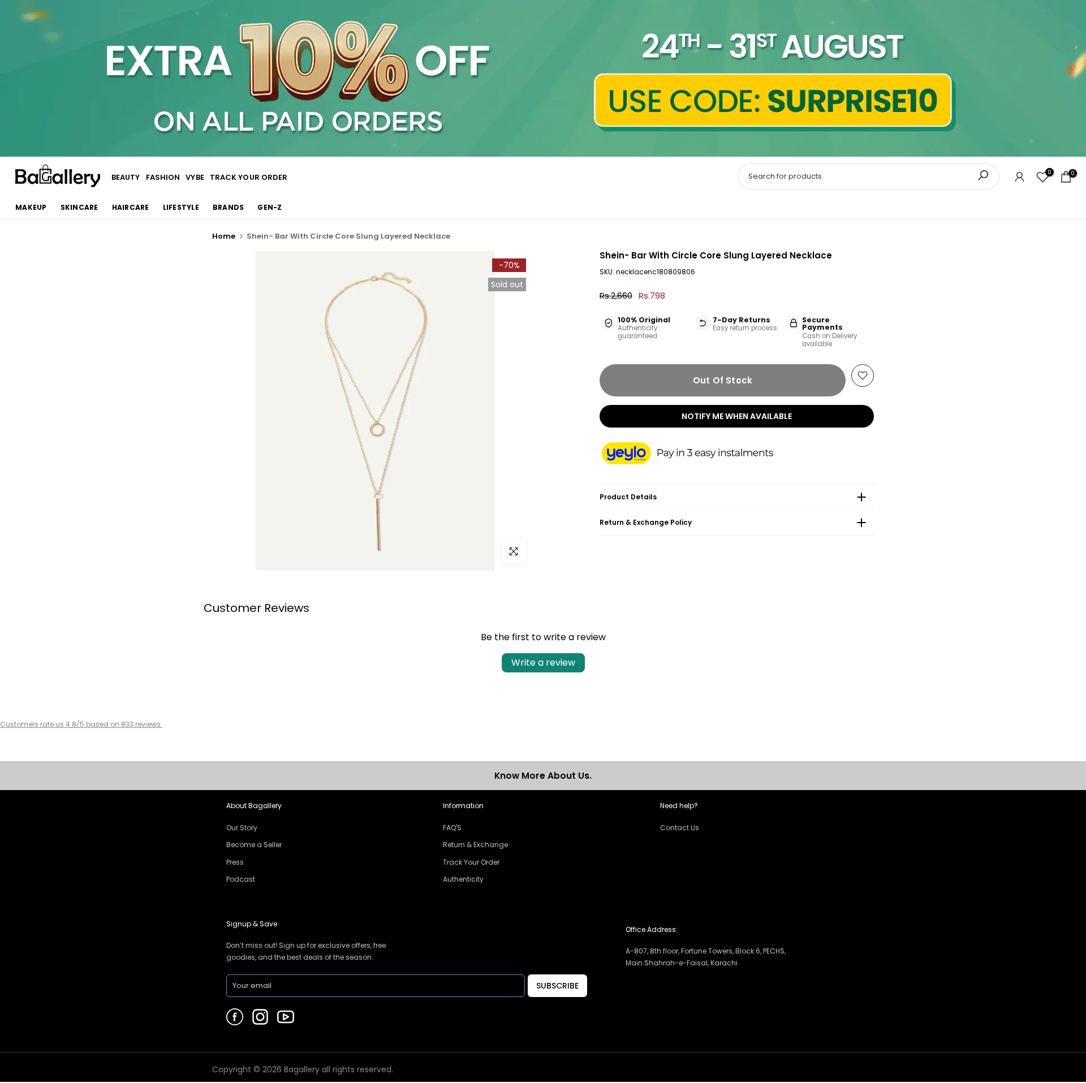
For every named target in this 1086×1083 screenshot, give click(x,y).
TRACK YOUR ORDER (249, 177)
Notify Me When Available (737, 416)
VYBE (195, 177)
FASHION (163, 177)
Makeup (31, 207)
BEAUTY (125, 177)
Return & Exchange (475, 844)
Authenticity (463, 879)
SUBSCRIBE (557, 985)
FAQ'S (452, 827)
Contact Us (679, 827)
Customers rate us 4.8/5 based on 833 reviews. (81, 724)
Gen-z (269, 207)
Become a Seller (254, 844)
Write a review (543, 662)
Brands (228, 207)
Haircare (130, 207)
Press (235, 862)
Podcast (240, 879)
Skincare (79, 207)
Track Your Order (471, 862)
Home (223, 236)
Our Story (241, 827)
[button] (699, 454)
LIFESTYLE (181, 207)
